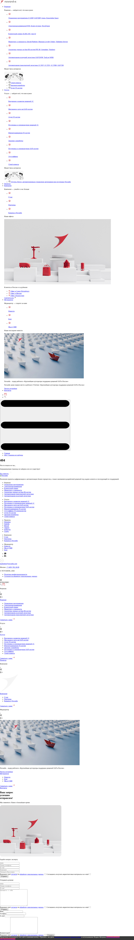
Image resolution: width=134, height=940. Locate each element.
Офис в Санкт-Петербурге (19, 291)
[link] (57, 284)
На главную (4, 474)
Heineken (7, 522)
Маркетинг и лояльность (13, 490)
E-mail (2, 916)
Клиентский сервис (11, 488)
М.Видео (7, 529)
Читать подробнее (10, 388)
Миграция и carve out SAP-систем (16, 505)
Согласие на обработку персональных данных (20, 576)
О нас (6, 537)
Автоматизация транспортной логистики (19, 494)
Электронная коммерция (13, 486)
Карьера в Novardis (11, 541)
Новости (7, 546)
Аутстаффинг (9, 651)
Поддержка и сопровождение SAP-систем (19, 507)
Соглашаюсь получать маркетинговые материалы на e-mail (67, 874)
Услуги (6, 90)
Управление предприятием (13, 484)
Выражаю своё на (22, 874)
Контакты (7, 390)
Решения (7, 6)
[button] (35, 425)
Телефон (3, 914)
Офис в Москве (16, 293)
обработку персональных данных (32, 874)
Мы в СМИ (8, 548)
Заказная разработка (18, 85)
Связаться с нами (6, 620)
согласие (14, 874)
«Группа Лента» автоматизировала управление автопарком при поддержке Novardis (41, 182)
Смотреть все (9, 298)
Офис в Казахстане (17, 296)
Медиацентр (8, 300)
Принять (109, 937)
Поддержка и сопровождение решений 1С (19, 503)
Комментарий (5, 933)
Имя (1, 911)
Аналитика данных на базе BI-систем (17, 492)
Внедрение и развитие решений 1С (16, 501)
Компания (7, 186)
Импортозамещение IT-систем (15, 509)
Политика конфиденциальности (15, 574)
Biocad (6, 526)
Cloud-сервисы (16, 83)
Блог (6, 550)
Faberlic (7, 524)
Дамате (6, 528)
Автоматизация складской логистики (17, 496)
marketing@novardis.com (8, 564)
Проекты (7, 184)
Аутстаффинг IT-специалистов (15, 511)
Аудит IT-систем (16, 88)
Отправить (4, 876)
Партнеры (7, 539)
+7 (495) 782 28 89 (12, 567)
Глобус (6, 531)
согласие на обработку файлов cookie (67, 937)
